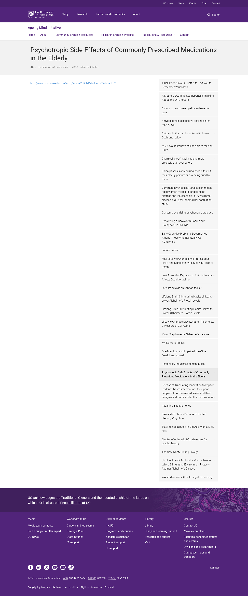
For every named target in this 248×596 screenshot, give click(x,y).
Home (31, 34)
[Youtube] (55, 567)
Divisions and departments (200, 546)
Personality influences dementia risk (183, 363)
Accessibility (71, 587)
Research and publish (158, 536)
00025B (101, 578)
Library (149, 525)
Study (65, 14)
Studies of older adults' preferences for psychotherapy (184, 441)
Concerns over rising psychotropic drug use (187, 212)
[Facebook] (30, 567)
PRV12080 (122, 578)
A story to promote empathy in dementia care (186, 110)
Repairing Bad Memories (176, 405)
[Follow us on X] (46, 567)
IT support (73, 542)
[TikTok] (71, 567)
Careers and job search (80, 525)
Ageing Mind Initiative (44, 28)
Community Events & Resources (74, 34)
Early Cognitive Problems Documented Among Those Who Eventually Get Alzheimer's (184, 237)
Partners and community (110, 14)
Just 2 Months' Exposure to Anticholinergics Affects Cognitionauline (188, 277)
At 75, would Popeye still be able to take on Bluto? (187, 148)
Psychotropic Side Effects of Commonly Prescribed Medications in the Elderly (185, 374)
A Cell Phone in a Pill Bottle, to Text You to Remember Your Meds (186, 85)
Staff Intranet (75, 536)
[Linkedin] (38, 567)
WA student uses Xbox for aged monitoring (187, 477)
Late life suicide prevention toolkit (181, 288)
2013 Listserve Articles (85, 67)
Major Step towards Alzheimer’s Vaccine (185, 334)
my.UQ (110, 525)
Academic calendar (117, 536)
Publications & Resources (157, 34)
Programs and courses (119, 531)
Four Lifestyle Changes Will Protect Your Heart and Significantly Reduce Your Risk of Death (187, 262)
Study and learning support (161, 531)
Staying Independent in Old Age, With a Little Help (188, 428)
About (136, 14)
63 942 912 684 (77, 578)
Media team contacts (40, 525)
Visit (147, 542)
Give (204, 3)
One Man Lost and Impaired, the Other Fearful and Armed (184, 353)
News (181, 3)
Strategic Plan (75, 531)
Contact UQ (190, 525)
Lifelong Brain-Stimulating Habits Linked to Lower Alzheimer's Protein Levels (187, 298)
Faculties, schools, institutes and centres (200, 539)
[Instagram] (63, 567)
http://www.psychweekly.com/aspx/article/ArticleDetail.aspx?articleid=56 (73, 83)
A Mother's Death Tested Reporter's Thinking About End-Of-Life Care (188, 97)
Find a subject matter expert (44, 531)
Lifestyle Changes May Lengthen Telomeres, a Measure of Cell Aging (188, 323)
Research (82, 14)
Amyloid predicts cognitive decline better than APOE (186, 122)
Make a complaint (194, 531)
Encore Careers (171, 250)
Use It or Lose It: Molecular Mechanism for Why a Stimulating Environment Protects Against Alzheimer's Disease (187, 464)
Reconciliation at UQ (75, 503)
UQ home (168, 3)
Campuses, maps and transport (197, 555)
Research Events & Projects (117, 34)
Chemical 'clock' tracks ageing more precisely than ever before (183, 160)
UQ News (33, 536)
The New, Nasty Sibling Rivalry (180, 452)
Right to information (91, 587)
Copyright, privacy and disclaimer (45, 587)
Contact (216, 3)
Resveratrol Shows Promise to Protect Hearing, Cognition (184, 416)
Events (192, 3)
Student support (115, 542)
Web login (215, 567)
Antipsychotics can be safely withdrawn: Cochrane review (185, 135)
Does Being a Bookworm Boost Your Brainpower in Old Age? (183, 223)
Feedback (109, 587)
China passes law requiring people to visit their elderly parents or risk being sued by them (186, 175)
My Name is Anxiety (173, 342)
